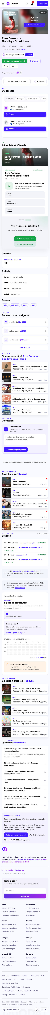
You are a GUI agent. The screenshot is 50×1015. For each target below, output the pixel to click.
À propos (5, 975)
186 (45, 380)
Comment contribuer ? (19, 975)
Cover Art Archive (30, 571)
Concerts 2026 (31, 958)
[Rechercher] (27, 3)
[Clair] (42, 1010)
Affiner (10, 99)
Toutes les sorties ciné (10, 915)
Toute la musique (32, 949)
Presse (22, 979)
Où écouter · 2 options (35, 25)
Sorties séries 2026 (9, 924)
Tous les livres (7, 965)
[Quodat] (4, 849)
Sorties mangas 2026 (10, 941)
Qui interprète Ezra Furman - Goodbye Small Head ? (21, 781)
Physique (20, 99)
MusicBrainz (16, 571)
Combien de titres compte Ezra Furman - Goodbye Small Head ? (19, 772)
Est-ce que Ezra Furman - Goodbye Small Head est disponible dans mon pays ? (22, 797)
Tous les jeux (31, 915)
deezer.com (20, 555)
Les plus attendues (9, 928)
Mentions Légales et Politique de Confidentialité (20, 991)
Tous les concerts (32, 965)
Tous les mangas (8, 949)
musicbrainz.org (26, 543)
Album (43, 12)
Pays (45, 99)
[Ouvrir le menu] (3, 3)
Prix (42, 975)
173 (41, 413)
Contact (30, 979)
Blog (15, 979)
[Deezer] (18, 73)
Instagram (19, 870)
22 (46, 413)
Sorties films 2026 (8, 908)
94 (46, 391)
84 (41, 391)
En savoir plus (20, 587)
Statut (22, 995)
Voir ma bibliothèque (26, 244)
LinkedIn (9, 870)
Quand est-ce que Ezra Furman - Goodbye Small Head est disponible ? (22, 750)
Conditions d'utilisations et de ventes (16, 987)
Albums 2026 (31, 941)
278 (40, 402)
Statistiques (6, 979)
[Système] (36, 1010)
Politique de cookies (9, 995)
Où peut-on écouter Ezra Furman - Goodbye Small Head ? (21, 764)
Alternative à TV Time (10, 983)
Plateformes (33, 99)
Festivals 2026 (31, 961)
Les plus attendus (9, 912)
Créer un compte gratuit (15, 835)
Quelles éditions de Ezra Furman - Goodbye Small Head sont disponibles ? (21, 806)
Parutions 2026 (7, 958)
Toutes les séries (8, 931)
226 (40, 380)
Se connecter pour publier (16, 449)
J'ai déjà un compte (37, 835)
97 (46, 369)
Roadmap (34, 975)
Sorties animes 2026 (34, 928)
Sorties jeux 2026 (32, 908)
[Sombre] (46, 1010)
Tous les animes (32, 931)
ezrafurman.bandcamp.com (29, 547)
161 (45, 402)
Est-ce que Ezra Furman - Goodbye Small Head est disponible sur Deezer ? (22, 789)
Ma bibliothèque (38, 170)
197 (41, 369)
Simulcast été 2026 (33, 924)
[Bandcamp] (20, 73)
